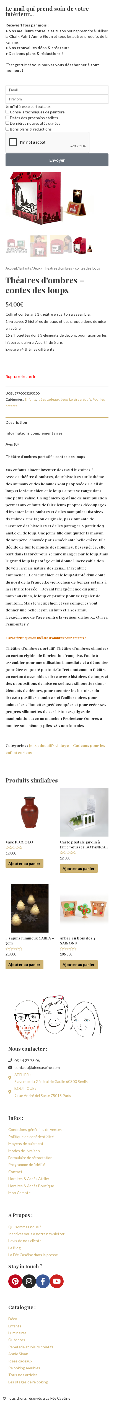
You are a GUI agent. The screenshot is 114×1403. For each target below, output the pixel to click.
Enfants (25, 268)
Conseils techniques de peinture (37, 112)
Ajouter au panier (24, 863)
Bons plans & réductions (31, 129)
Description (16, 422)
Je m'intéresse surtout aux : (29, 106)
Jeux (36, 268)
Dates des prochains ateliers (34, 117)
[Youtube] (57, 1281)
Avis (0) (12, 444)
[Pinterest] (15, 1281)
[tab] (57, 422)
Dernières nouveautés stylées (35, 123)
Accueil (11, 268)
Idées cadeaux (48, 399)
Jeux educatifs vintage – (51, 745)
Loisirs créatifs (80, 399)
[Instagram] (29, 1281)
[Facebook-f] (43, 1281)
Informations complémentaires (34, 433)
